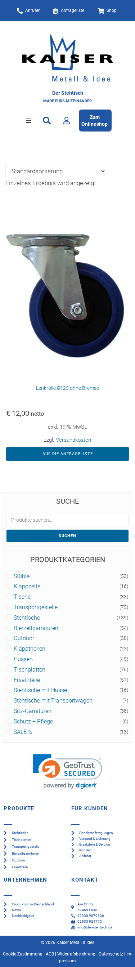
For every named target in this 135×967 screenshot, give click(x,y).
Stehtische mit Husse (40, 690)
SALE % (23, 732)
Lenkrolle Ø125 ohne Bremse (67, 388)
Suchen (67, 536)
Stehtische (27, 618)
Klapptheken (29, 649)
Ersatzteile (27, 680)
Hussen (23, 659)
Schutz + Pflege (33, 721)
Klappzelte (27, 586)
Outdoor (24, 638)
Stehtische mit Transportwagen (53, 701)
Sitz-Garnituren (32, 711)
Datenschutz (111, 954)
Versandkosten (73, 440)
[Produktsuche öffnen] (47, 120)
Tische (22, 597)
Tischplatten (29, 670)
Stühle (22, 576)
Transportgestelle (36, 607)
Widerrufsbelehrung (76, 954)
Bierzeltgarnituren (36, 628)
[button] (28, 120)
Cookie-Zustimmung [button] (22, 954)
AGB (50, 954)
